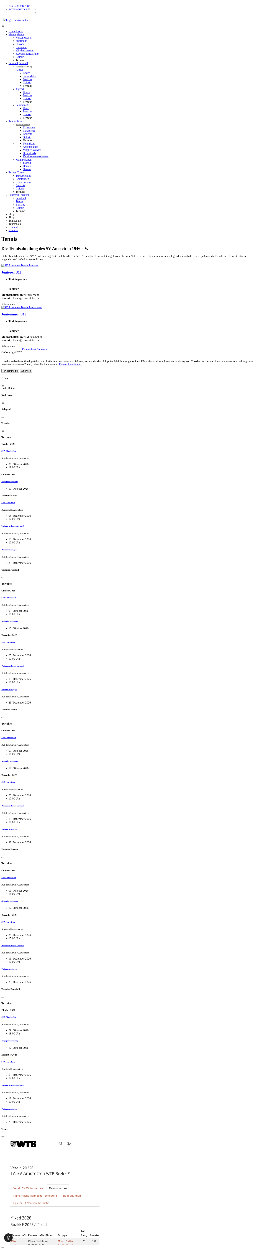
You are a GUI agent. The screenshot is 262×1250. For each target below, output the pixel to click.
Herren (27, 169)
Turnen (21, 172)
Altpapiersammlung (9, 481)
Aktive (19, 69)
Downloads (29, 153)
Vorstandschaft (24, 37)
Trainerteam (29, 127)
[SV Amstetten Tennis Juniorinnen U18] (21, 307)
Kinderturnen (23, 182)
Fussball (23, 63)
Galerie (20, 56)
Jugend (20, 88)
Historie (20, 43)
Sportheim (21, 40)
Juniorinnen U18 (13, 314)
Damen (27, 166)
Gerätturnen (22, 178)
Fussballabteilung (24, 66)
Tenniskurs (29, 143)
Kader (26, 72)
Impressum (43, 349)
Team (26, 108)
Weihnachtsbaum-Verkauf (12, 526)
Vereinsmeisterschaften (35, 156)
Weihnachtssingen (9, 550)
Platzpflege (29, 130)
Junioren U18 (11, 272)
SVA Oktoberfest (8, 451)
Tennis (20, 121)
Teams (26, 92)
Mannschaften (24, 159)
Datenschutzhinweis (70, 364)
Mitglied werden (25, 50)
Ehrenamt (21, 47)
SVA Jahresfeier (8, 503)
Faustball (24, 194)
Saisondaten (29, 76)
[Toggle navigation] (2, 26)
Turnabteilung (23, 175)
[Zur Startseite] (15, 20)
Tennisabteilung (23, 124)
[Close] (2, 385)
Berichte (27, 79)
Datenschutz (29, 349)
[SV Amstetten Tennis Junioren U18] (19, 265)
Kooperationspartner (27, 53)
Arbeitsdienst (30, 146)
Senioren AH (23, 105)
